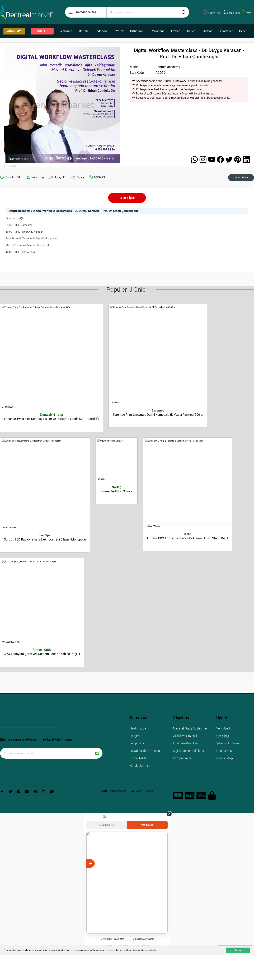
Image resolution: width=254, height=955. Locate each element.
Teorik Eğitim (107, 825)
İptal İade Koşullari (185, 743)
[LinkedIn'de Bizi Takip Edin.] (246, 160)
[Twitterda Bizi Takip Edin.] (229, 160)
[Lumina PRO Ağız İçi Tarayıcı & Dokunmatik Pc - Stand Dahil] (187, 482)
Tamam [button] (238, 950)
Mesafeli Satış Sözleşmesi (190, 728)
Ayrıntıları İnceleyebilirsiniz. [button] (145, 950)
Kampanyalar (182, 758)
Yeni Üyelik (223, 728)
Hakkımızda (138, 728)
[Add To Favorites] (10, 177)
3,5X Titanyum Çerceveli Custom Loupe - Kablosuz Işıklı (42, 652)
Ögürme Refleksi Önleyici (117, 489)
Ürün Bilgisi (127, 198)
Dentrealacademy (168, 67)
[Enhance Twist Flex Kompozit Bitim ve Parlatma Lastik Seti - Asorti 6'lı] (51, 355)
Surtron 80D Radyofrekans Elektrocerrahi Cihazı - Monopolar (45, 537)
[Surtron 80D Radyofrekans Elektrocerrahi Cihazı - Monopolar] (45, 482)
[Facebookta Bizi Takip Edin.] (221, 160)
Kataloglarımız (139, 765)
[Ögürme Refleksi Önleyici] (116, 458)
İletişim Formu (139, 743)
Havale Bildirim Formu (145, 751)
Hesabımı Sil (224, 751)
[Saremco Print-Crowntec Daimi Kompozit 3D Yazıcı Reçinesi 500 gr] (157, 353)
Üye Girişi (222, 736)
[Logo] (26, 12)
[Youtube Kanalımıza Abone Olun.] (212, 160)
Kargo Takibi (138, 758)
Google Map (224, 758)
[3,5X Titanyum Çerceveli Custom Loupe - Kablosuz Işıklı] (42, 600)
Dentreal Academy (144, 939)
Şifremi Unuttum (227, 743)
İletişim (135, 736)
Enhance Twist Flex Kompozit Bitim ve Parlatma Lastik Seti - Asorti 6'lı (51, 417)
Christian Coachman (113, 939)
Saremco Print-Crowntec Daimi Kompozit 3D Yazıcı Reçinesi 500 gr (157, 412)
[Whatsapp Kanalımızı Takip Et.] (195, 160)
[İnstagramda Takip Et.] (204, 160)
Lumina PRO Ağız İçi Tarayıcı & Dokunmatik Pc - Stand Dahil (187, 536)
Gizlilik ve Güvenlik (185, 736)
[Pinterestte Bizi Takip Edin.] (238, 160)
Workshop (147, 825)
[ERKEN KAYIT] (163, 863)
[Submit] (97, 753)
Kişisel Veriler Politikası (188, 751)
